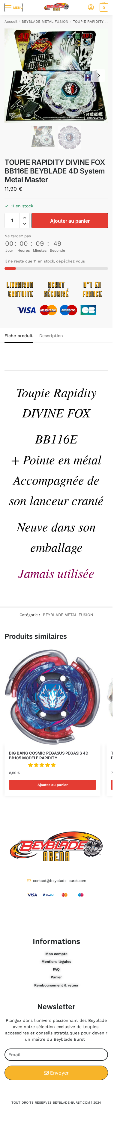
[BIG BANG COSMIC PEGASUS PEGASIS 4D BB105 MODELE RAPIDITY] (52, 697)
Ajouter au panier (70, 221)
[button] (24, 217)
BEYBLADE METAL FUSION (45, 21)
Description (51, 335)
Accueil (10, 21)
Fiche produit (18, 335)
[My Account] (90, 8)
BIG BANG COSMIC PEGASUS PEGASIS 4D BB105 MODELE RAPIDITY (48, 756)
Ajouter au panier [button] (53, 785)
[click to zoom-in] (56, 75)
